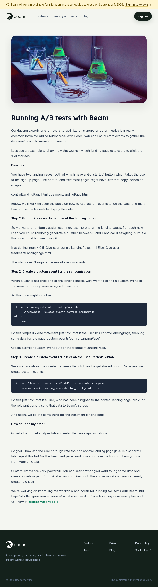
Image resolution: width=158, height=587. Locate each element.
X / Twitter (141, 550)
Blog (85, 16)
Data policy (142, 543)
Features (42, 16)
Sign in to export (136, 4)
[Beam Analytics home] (15, 16)
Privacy (114, 543)
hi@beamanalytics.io (43, 502)
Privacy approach (65, 16)
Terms (88, 550)
